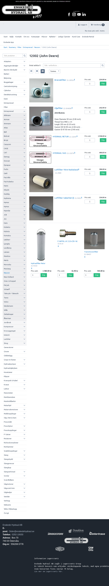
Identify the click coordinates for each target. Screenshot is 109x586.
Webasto (7, 505)
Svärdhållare (9, 480)
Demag (6, 157)
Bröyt (6, 140)
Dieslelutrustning (10, 94)
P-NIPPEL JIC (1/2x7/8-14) (67, 241)
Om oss (26, 37)
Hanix (6, 186)
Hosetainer (8, 372)
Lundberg (7, 248)
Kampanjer (35, 37)
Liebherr (7, 240)
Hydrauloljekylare (10, 368)
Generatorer (8, 347)
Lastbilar (7, 339)
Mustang (7, 269)
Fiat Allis (7, 177)
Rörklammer (8, 447)
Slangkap (7, 467)
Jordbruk (7, 322)
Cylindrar (7, 90)
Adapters (7, 61)
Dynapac (7, 165)
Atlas (6, 128)
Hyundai (7, 211)
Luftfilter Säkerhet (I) (64, 198)
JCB (5, 215)
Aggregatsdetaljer (11, 66)
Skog (6, 343)
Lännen (6, 252)
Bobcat (6, 136)
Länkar (6, 389)
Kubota (7, 231)
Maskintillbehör (10, 401)
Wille (6, 310)
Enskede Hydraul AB (12, 525)
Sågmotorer (8, 484)
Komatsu (7, 235)
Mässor (44, 37)
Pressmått (8, 422)
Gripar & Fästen (10, 360)
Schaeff (7, 289)
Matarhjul (7, 405)
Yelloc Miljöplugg (10, 509)
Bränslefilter (60, 80)
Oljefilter (58, 108)
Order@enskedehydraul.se (21, 531)
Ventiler (7, 496)
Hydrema (7, 198)
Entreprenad (28, 47)
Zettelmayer (8, 314)
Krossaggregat (10, 331)
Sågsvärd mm (9, 488)
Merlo (6, 260)
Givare (6, 351)
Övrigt (6, 513)
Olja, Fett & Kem (10, 418)
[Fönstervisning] (37, 71)
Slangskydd (8, 459)
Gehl (5, 173)
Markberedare (9, 397)
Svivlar (6, 476)
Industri (7, 335)
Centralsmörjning (10, 86)
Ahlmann (7, 115)
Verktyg (7, 501)
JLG (5, 219)
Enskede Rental (88, 37)
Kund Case (76, 37)
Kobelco (7, 227)
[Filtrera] (103, 65)
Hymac (6, 202)
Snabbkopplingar (10, 451)
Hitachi (6, 190)
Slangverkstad (9, 472)
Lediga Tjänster (64, 37)
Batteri (6, 74)
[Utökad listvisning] (43, 71)
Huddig (7, 194)
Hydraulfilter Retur (38, 263)
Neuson (37, 47)
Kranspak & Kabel (11, 380)
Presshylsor (8, 426)
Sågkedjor (8, 492)
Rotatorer (8, 438)
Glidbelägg (8, 355)
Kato (6, 223)
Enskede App (9, 42)
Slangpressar (9, 463)
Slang (6, 455)
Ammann (7, 123)
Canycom (7, 144)
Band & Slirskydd (10, 70)
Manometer (8, 393)
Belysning (7, 78)
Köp (103, 84)
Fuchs (6, 169)
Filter (19, 47)
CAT (5, 152)
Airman (6, 119)
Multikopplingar (10, 414)
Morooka (7, 264)
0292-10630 (17, 534)
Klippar (6, 376)
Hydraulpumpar (10, 364)
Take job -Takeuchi (11, 293)
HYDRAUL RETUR (61, 136)
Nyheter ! (52, 37)
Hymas (6, 206)
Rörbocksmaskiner (11, 443)
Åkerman (7, 318)
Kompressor (8, 326)
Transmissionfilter (91, 252)
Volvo (6, 302)
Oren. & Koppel (10, 281)
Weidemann (8, 306)
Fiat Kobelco (9, 182)
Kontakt (18, 37)
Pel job (6, 285)
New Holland (9, 277)
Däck (6, 99)
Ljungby (7, 244)
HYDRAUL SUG (59, 153)
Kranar (6, 385)
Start (6, 37)
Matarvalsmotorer (11, 409)
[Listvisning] (31, 71)
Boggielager (8, 82)
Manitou (7, 256)
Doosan (7, 161)
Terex (6, 298)
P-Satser (7, 434)
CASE (6, 148)
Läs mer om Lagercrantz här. (48, 571)
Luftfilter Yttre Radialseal (66, 169)
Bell (5, 132)
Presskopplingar (10, 430)
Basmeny (12, 47)
